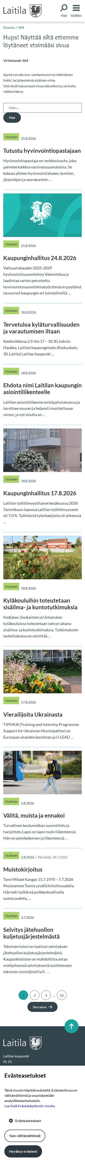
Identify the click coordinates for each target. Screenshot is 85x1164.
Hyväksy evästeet (23, 1151)
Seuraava (39, 1007)
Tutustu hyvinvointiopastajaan (42, 150)
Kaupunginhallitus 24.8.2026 (39, 257)
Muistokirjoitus (22, 869)
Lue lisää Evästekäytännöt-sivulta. (29, 1106)
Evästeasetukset (28, 1121)
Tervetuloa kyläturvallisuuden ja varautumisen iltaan (41, 328)
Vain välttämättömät (25, 1136)
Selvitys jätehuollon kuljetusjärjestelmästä (31, 933)
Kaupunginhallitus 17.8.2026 (39, 493)
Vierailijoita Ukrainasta (33, 714)
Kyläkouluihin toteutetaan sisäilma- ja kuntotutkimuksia (40, 604)
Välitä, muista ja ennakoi (34, 815)
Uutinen (11, 137)
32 (62, 995)
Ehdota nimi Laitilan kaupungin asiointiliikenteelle (42, 388)
